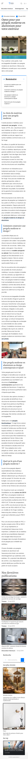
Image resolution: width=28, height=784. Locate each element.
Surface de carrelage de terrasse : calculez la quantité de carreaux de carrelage (14, 598)
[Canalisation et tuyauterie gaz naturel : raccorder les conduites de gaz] (14, 612)
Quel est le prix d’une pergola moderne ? (12, 102)
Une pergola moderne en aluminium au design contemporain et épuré (11, 96)
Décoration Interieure (8, 650)
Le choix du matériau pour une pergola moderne (12, 85)
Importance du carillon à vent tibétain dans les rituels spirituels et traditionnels (14, 699)
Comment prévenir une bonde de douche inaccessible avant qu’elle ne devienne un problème (14, 748)
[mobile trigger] (3, 3)
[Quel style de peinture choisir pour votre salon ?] (14, 716)
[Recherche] (21, 3)
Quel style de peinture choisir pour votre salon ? (13, 734)
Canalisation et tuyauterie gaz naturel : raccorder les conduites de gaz (13, 622)
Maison (4, 731)
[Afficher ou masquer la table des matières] (20, 79)
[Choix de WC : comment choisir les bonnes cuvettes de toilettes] (14, 636)
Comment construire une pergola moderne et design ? (13, 90)
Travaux (4, 601)
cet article (5, 339)
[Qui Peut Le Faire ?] (11, 3)
